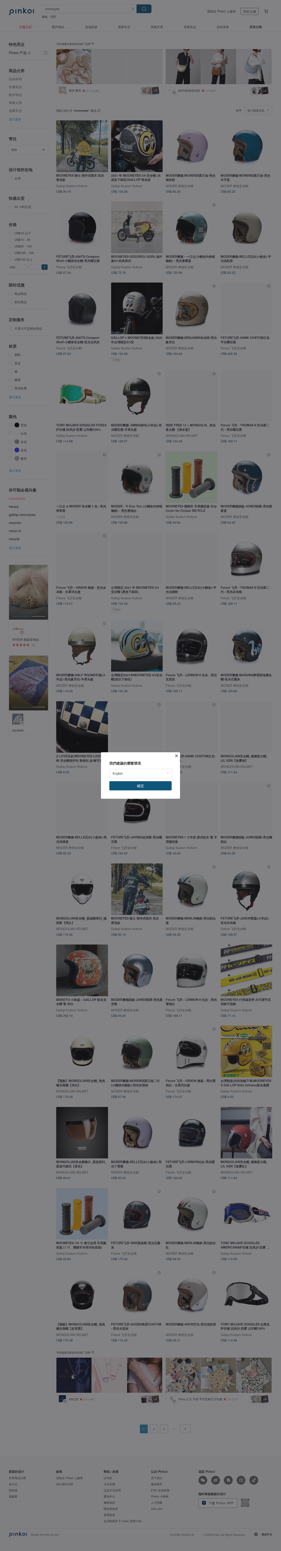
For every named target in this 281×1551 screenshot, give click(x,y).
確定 (140, 785)
